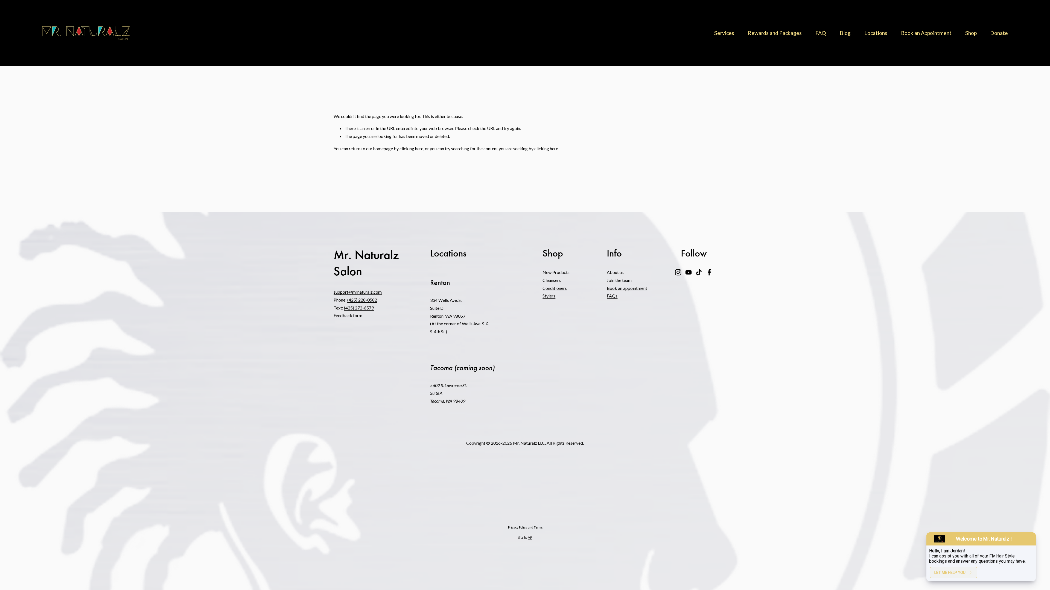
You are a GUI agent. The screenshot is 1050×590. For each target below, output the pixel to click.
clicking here (411, 148)
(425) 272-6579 (359, 307)
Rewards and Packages (775, 33)
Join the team (619, 280)
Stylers (548, 295)
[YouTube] (688, 272)
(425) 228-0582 (362, 299)
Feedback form (348, 315)
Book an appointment (627, 288)
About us (615, 272)
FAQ (820, 33)
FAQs (612, 295)
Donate (999, 33)
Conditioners (554, 288)
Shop (971, 33)
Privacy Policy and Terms (525, 527)
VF (530, 537)
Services (724, 33)
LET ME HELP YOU (950, 572)
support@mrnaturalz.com (358, 291)
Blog (845, 33)
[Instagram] (678, 272)
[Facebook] (709, 272)
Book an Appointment (926, 33)
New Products (556, 272)
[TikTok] (699, 272)
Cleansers (551, 280)
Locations (875, 33)
